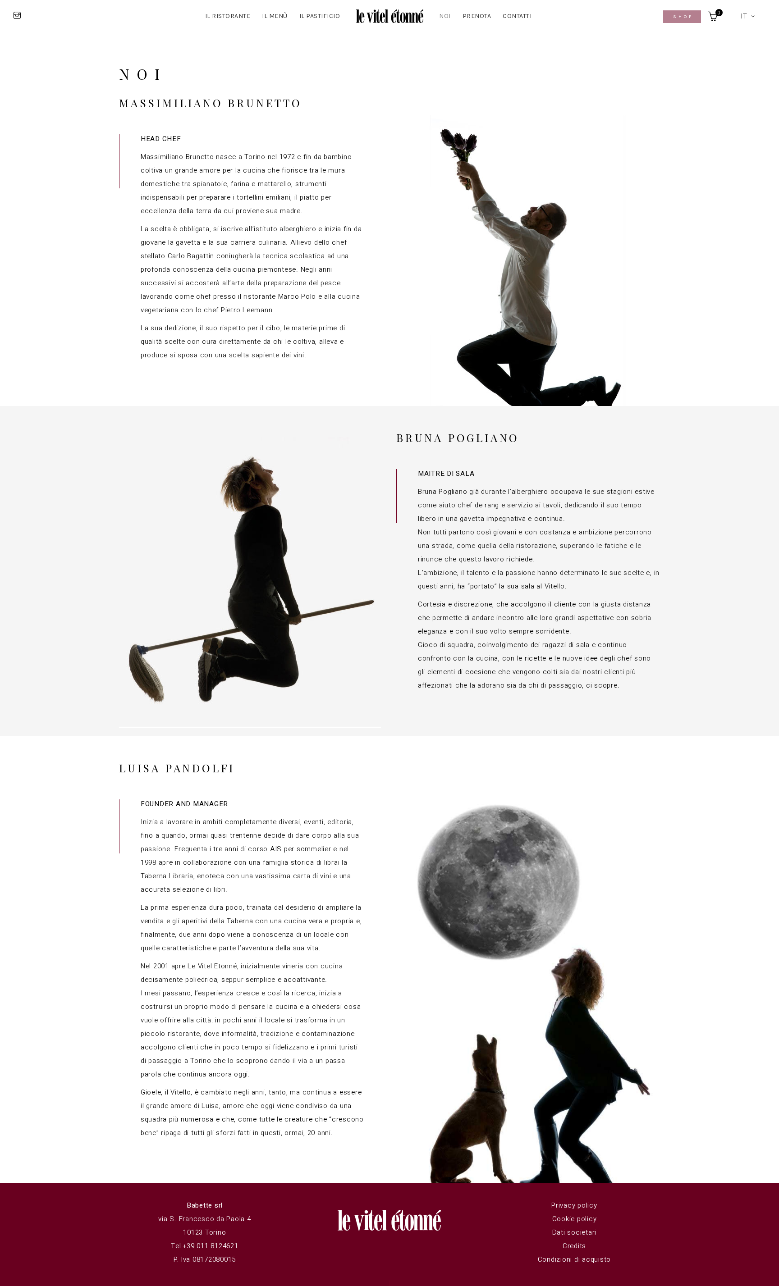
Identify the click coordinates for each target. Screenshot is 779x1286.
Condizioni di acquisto (574, 1259)
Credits (574, 1246)
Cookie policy (574, 1219)
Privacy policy (574, 1205)
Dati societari (574, 1232)
